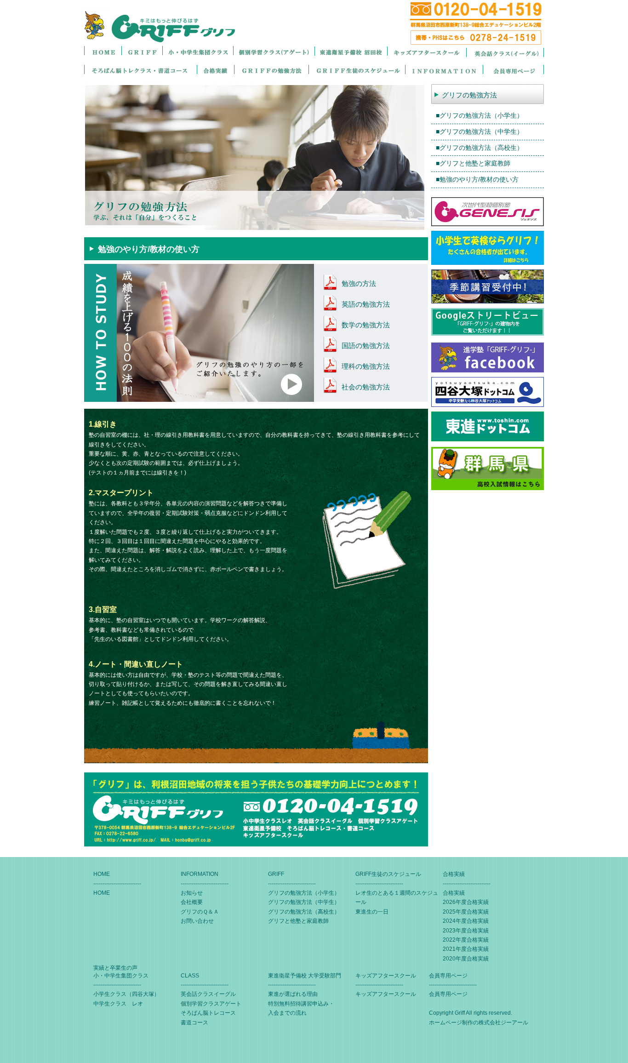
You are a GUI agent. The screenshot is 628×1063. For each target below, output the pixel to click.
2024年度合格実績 (466, 921)
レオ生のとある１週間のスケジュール (356, 71)
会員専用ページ (513, 71)
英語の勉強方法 (366, 304)
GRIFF (141, 52)
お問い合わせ (197, 921)
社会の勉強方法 (366, 387)
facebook (487, 357)
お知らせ (192, 893)
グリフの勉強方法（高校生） (481, 147)
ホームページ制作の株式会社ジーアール (478, 1022)
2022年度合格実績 (466, 940)
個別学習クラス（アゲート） (273, 52)
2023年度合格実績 (466, 930)
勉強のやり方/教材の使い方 (479, 179)
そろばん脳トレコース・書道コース (140, 71)
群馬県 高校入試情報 (487, 468)
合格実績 (215, 71)
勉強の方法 (359, 283)
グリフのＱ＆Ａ (200, 912)
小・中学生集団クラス (197, 52)
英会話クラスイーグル (208, 994)
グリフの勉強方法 (271, 71)
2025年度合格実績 (466, 912)
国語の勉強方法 (366, 345)
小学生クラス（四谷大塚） (126, 994)
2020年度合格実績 (466, 958)
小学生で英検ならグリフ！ (487, 248)
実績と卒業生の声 (115, 968)
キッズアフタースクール (426, 52)
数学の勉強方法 (366, 325)
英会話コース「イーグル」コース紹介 (505, 52)
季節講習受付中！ (487, 286)
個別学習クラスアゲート (211, 1003)
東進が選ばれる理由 (293, 994)
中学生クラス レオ (118, 1003)
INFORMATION (444, 71)
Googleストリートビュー (487, 323)
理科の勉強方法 (366, 366)
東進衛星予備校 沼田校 (350, 52)
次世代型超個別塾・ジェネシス (487, 211)
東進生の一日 (371, 912)
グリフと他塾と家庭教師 (475, 163)
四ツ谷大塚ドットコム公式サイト (487, 392)
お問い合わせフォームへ (256, 809)
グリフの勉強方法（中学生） (481, 131)
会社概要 (192, 902)
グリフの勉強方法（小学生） (481, 115)
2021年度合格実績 (466, 949)
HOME (102, 52)
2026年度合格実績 (466, 902)
